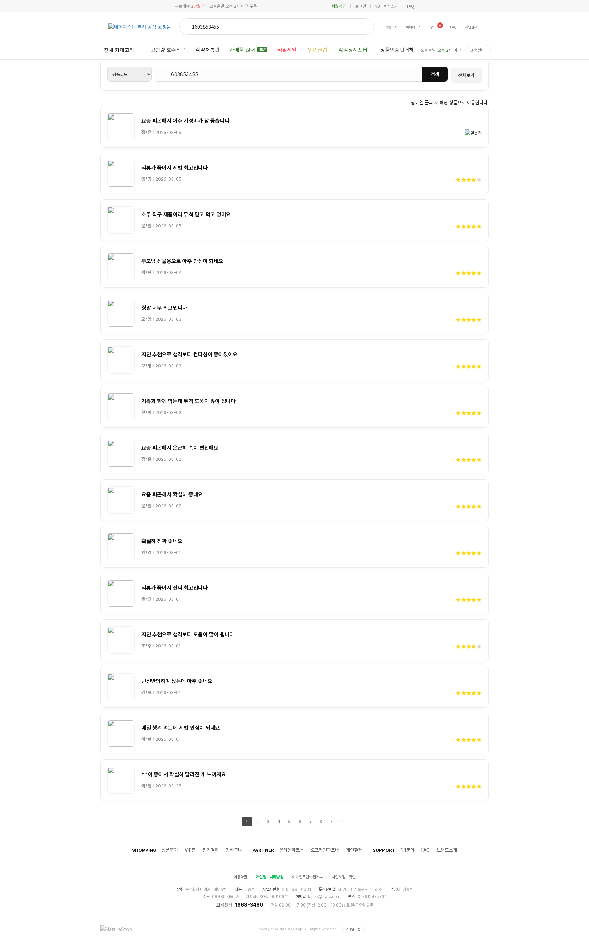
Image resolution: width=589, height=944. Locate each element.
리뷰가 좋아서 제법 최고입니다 (174, 168)
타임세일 (287, 49)
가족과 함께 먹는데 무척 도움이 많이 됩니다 (188, 401)
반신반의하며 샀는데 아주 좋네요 (176, 681)
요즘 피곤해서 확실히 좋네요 (172, 494)
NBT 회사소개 (386, 6)
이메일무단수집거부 (307, 877)
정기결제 (210, 850)
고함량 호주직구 (168, 49)
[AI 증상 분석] (366, 26)
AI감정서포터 (353, 49)
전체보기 (466, 75)
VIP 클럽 (317, 49)
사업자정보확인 (344, 877)
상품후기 (170, 850)
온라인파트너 (291, 850)
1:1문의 (407, 850)
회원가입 (338, 6)
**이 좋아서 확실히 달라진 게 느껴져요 (183, 774)
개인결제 (354, 850)
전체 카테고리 (119, 49)
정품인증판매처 (397, 49)
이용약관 (240, 877)
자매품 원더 (248, 49)
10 (342, 821)
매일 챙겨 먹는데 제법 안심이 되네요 (180, 728)
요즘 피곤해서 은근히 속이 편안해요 (179, 448)
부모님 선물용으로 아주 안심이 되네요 (182, 261)
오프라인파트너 (325, 850)
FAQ (410, 6)
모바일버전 (353, 929)
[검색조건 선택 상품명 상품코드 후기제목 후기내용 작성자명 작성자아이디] (129, 74)
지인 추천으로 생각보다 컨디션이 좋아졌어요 (189, 354)
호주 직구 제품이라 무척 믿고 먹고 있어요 (186, 214)
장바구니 (234, 850)
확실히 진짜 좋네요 (161, 541)
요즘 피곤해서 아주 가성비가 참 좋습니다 (185, 121)
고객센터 (477, 50)
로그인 (360, 6)
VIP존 (190, 850)
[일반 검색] (186, 26)
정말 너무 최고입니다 (164, 308)
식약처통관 (208, 49)
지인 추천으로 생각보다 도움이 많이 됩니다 (187, 634)
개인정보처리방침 (269, 877)
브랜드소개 (447, 850)
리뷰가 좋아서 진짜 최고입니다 (174, 588)
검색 (435, 74)
